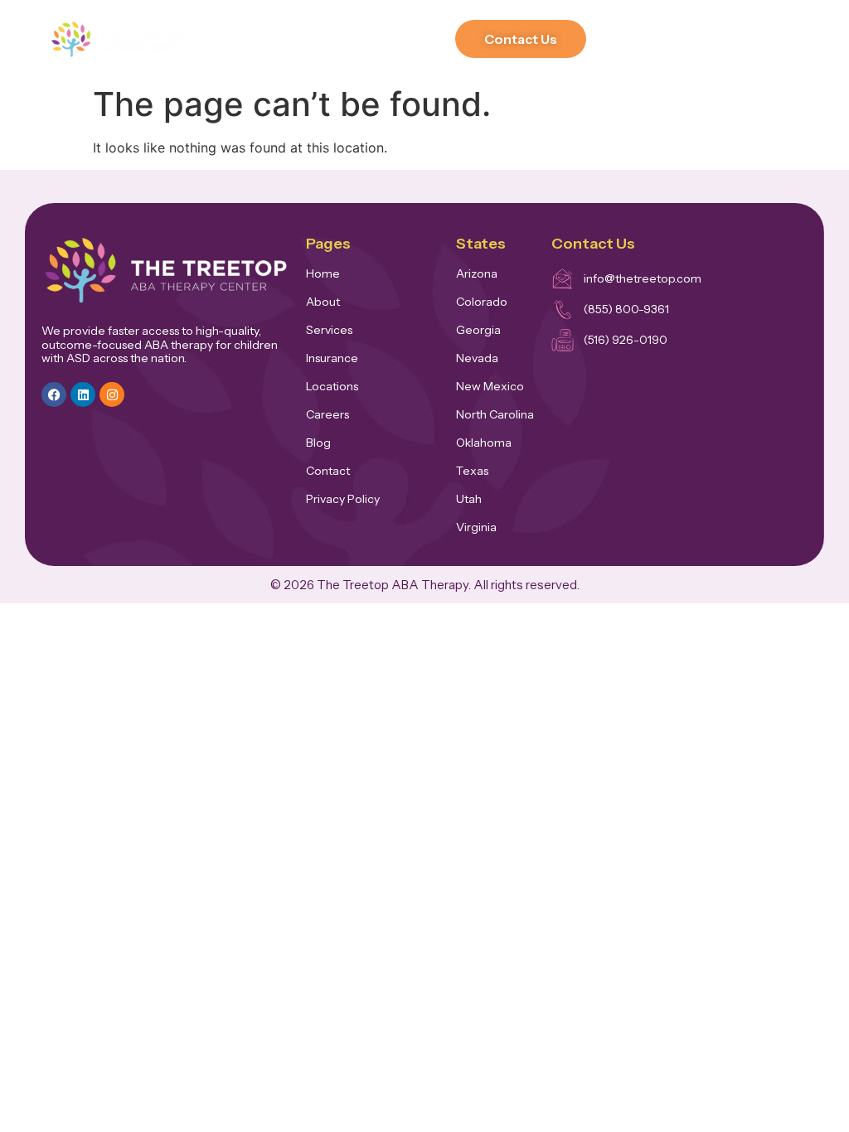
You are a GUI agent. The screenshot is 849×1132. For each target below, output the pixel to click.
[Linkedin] (82, 394)
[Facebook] (53, 394)
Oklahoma (484, 442)
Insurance (332, 358)
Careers (327, 414)
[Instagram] (111, 394)
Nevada (477, 358)
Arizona (476, 273)
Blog (318, 442)
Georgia (478, 329)
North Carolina (495, 414)
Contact (328, 470)
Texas (472, 470)
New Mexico (490, 386)
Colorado (481, 301)
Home (323, 273)
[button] (437, 39)
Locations (332, 386)
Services (329, 329)
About (323, 301)
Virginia (476, 527)
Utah (469, 498)
